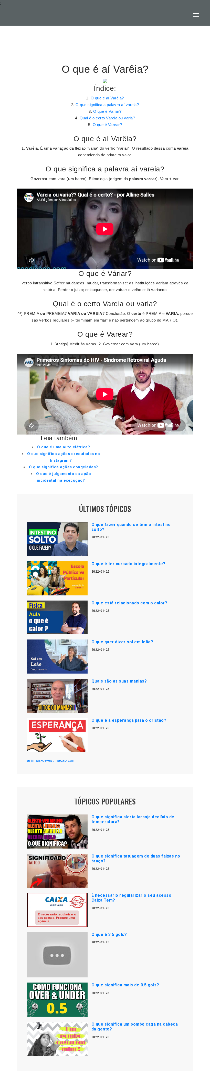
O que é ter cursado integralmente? (128, 563)
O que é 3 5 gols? (109, 934)
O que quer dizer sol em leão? (122, 641)
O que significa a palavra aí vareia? (107, 104)
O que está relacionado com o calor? (129, 603)
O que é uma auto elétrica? (63, 447)
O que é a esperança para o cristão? (128, 720)
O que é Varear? (107, 124)
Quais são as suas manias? (119, 681)
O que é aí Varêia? (107, 98)
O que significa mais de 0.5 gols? (125, 985)
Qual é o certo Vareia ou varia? (107, 118)
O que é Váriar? (107, 111)
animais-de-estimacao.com (51, 760)
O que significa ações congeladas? (63, 467)
